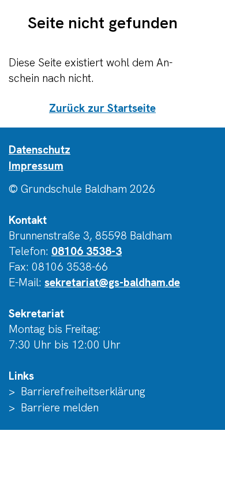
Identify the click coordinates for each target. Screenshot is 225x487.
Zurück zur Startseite (102, 108)
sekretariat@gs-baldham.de (112, 282)
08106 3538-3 (86, 251)
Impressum (36, 166)
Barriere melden (60, 407)
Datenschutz (39, 150)
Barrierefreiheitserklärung (83, 391)
